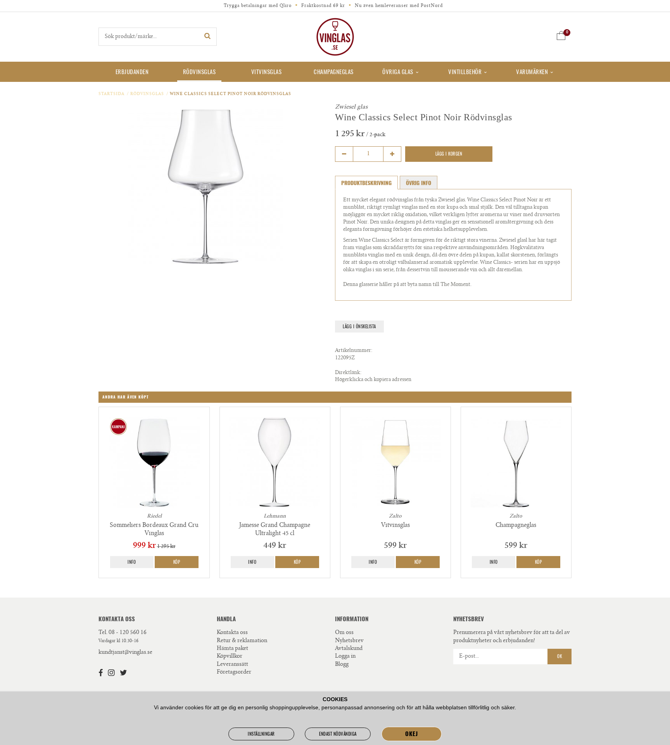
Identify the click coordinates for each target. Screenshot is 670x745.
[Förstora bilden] (205, 186)
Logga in (345, 656)
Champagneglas (334, 72)
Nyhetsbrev (349, 641)
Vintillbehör (465, 72)
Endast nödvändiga (338, 734)
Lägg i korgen (449, 154)
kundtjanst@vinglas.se (125, 652)
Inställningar (261, 734)
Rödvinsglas (199, 72)
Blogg (342, 664)
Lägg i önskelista (359, 326)
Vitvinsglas (266, 72)
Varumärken (532, 72)
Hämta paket (232, 648)
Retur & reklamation (242, 641)
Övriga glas (397, 72)
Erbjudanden (132, 72)
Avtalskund (349, 648)
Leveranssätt (232, 664)
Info (132, 562)
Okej (411, 734)
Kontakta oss (232, 633)
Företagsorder (234, 672)
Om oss (344, 633)
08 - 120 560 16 (128, 633)
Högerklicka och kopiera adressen (373, 380)
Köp (176, 562)
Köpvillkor (229, 656)
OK (559, 656)
